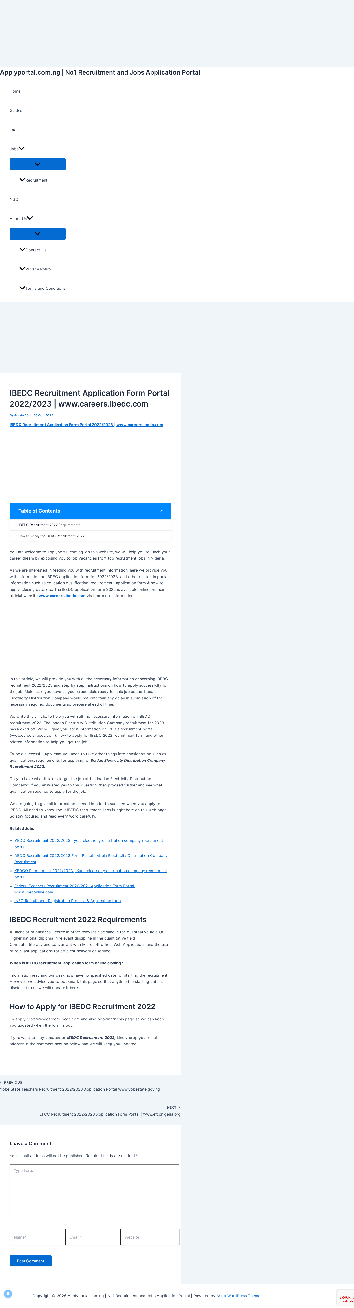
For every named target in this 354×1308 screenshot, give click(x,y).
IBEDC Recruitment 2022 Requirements (49, 525)
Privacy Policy (38, 269)
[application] (22, 148)
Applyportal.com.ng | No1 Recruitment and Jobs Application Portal (100, 72)
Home (15, 91)
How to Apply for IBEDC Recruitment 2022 (51, 536)
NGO (14, 199)
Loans (15, 129)
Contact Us (36, 249)
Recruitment (36, 180)
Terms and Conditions (46, 288)
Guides (16, 110)
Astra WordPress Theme (238, 1295)
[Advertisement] (144, 33)
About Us (18, 218)
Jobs (14, 148)
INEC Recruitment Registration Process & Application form (67, 900)
